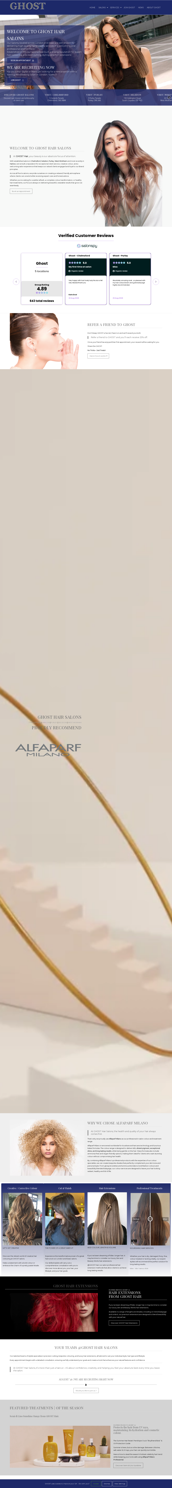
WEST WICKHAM (74, 722)
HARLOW (46, 722)
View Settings (119, 1484)
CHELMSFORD (35, 722)
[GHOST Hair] (29, 7)
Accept (96, 1484)
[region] (86, 60)
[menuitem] (92, 7)
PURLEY (54, 722)
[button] (19, 97)
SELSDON (62, 722)
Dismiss (107, 1484)
